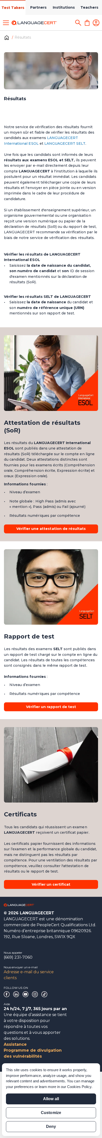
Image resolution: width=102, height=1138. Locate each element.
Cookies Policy (79, 1087)
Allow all (51, 1099)
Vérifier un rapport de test (51, 707)
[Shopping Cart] (87, 23)
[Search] (78, 23)
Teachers (89, 7)
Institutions (64, 7)
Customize (51, 1113)
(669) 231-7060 (18, 957)
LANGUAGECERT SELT (65, 143)
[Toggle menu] (6, 23)
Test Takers (12, 7)
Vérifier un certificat (51, 884)
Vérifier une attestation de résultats (51, 528)
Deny (51, 1126)
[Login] (96, 23)
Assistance (15, 1044)
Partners (38, 7)
